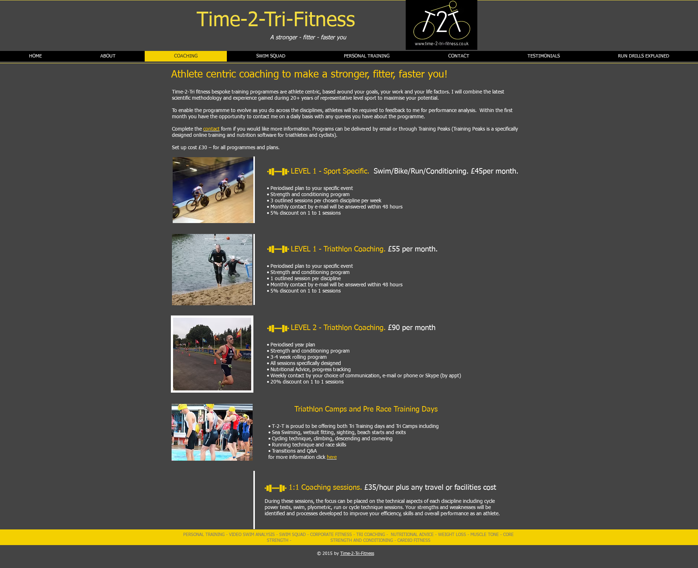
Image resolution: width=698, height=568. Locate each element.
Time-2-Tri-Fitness (357, 554)
